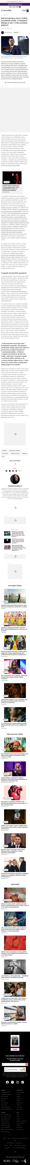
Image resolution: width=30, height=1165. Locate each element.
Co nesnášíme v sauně (5, 1123)
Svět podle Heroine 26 (14, 4)
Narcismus (19, 1094)
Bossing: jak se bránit (5, 1131)
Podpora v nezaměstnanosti (6, 1094)
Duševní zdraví (19, 1107)
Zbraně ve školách (15, 453)
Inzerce (18, 1114)
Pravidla (8, 1138)
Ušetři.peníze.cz (17, 1145)
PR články (18, 1125)
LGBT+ (3, 456)
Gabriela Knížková (6, 192)
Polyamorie (19, 1104)
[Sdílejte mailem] (16, 471)
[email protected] (18, 498)
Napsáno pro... (6, 1018)
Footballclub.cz (8, 1147)
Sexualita (18, 1100)
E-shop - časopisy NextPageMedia (18, 1147)
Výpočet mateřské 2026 (5, 1107)
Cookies (4, 1138)
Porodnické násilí (7, 900)
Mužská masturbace (5, 1121)
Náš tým (18, 1116)
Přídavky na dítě (4, 1098)
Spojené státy (5, 453)
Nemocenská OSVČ (4, 1102)
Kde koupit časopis (20, 1123)
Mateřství (18, 1096)
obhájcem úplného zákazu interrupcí (19, 222)
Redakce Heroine (4, 908)
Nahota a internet (7, 994)
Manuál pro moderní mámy (22, 1121)
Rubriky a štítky (19, 1127)
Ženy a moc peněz (14, 7)
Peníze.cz (11, 1145)
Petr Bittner (3, 608)
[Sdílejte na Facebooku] (6, 471)
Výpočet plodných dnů (5, 1092)
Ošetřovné (3, 1100)
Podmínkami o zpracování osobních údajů (19, 1075)
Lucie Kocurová (4, 728)
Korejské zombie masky (5, 1125)
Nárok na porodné (4, 1096)
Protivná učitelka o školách (6, 1116)
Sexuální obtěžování (20, 1092)
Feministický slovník (20, 1129)
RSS (15, 1140)
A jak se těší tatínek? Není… (6, 1114)
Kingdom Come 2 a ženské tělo (7, 1129)
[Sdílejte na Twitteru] (10, 471)
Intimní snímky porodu (5, 1118)
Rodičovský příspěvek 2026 (6, 1109)
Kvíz (4, 750)
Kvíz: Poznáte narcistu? (5, 1127)
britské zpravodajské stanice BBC (10, 165)
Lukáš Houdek (3, 632)
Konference (5, 774)
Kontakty (18, 1118)
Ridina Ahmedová (4, 680)
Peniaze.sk (24, 1145)
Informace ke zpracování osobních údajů (19, 1138)
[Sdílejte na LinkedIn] (13, 471)
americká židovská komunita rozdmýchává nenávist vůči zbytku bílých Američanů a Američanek (13, 232)
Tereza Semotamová (5, 979)
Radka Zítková (11, 782)
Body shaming (19, 1102)
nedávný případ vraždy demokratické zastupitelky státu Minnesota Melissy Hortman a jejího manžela (13, 255)
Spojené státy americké (14, 450)
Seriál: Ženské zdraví (7, 798)
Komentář (16, 32)
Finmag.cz (6, 1145)
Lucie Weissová (4, 1025)
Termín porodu (4, 1104)
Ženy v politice (19, 1109)
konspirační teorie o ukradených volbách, (12, 226)
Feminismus (24, 453)
